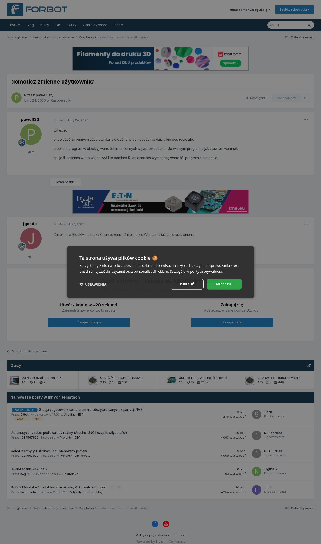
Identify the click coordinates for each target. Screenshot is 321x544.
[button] (92, 284)
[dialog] (160, 272)
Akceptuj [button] (224, 284)
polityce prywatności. (207, 271)
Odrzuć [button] (187, 284)
